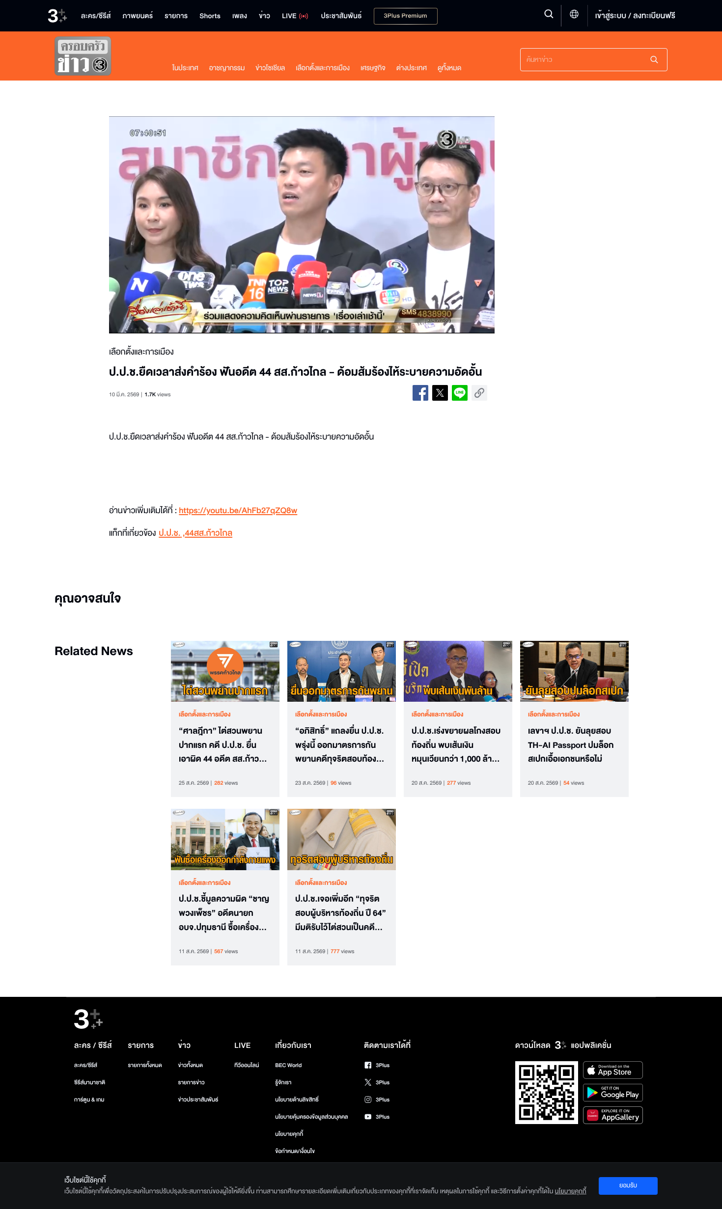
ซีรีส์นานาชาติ (89, 1082)
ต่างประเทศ (411, 68)
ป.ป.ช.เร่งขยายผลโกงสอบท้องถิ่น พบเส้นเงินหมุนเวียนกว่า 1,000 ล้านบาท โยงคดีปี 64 (456, 745)
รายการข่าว (191, 1082)
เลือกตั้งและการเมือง (323, 68)
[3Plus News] (104, 58)
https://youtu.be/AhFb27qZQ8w (238, 511)
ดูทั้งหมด (449, 68)
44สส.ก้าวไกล (208, 533)
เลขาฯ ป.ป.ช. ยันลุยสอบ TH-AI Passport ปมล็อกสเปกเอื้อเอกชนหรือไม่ (571, 745)
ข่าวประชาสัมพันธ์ (198, 1099)
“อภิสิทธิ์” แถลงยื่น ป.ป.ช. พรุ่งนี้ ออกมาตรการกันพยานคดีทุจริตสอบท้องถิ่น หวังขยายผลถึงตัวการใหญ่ (341, 745)
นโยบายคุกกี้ (289, 1134)
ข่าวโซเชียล (270, 68)
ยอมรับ (628, 1185)
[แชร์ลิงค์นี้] (479, 393)
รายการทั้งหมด (145, 1065)
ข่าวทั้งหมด (190, 1065)
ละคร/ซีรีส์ (85, 1065)
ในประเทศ (185, 68)
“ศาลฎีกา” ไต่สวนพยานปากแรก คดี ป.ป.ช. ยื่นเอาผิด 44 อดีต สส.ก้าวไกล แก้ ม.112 (220, 745)
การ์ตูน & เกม (89, 1099)
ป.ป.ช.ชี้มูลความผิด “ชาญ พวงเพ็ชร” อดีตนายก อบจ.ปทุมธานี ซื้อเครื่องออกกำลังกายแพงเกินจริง (224, 913)
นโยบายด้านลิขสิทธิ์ (297, 1099)
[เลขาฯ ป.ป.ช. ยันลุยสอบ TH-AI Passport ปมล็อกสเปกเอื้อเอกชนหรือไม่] (574, 671)
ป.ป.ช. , (172, 533)
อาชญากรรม (227, 68)
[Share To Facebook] (420, 393)
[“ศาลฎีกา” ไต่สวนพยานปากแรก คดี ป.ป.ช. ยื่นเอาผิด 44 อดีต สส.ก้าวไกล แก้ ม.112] (225, 671)
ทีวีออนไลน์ (246, 1065)
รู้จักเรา (283, 1082)
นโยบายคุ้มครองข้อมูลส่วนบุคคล (311, 1117)
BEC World (288, 1065)
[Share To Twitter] (440, 393)
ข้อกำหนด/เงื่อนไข (295, 1151)
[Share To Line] (460, 393)
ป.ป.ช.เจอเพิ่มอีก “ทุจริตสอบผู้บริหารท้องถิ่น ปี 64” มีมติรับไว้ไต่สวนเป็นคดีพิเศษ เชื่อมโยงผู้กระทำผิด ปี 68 (340, 913)
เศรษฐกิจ (373, 68)
